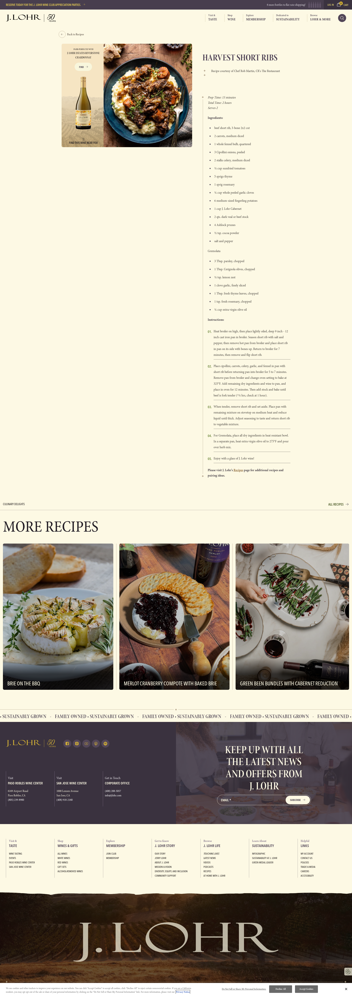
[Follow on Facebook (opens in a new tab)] (67, 744)
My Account (307, 853)
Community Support (165, 875)
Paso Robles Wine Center (22, 862)
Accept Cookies (306, 989)
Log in (330, 4)
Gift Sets (62, 867)
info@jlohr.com (113, 795)
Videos (206, 862)
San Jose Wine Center (20, 867)
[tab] (211, 18)
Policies (305, 862)
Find (81, 67)
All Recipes (336, 504)
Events (12, 858)
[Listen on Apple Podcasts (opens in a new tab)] (96, 744)
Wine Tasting (15, 853)
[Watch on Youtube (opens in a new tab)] (86, 744)
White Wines (64, 858)
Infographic (258, 853)
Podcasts (208, 867)
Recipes (207, 871)
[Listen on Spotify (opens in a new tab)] (105, 744)
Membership (112, 858)
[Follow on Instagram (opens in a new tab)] (77, 744)
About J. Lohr (162, 862)
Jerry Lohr (160, 858)
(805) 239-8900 (16, 800)
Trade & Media (308, 867)
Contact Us (306, 858)
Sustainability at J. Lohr (264, 858)
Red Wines (63, 862)
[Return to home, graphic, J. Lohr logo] (31, 743)
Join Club (111, 853)
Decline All (281, 989)
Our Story (160, 853)
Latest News (209, 858)
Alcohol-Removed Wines (70, 871)
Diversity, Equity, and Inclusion (171, 871)
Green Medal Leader (262, 862)
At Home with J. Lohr (214, 875)
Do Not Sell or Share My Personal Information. (244, 989)
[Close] (346, 989)
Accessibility (307, 875)
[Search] (342, 18)
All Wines (62, 853)
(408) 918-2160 (64, 800)
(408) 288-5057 (113, 791)
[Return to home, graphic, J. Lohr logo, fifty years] (31, 18)
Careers (305, 871)
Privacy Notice (183, 992)
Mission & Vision (163, 867)
